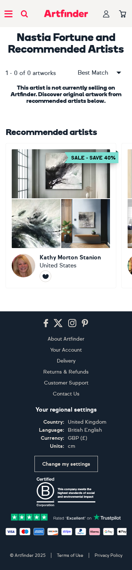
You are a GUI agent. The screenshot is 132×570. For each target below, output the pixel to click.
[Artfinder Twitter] (58, 323)
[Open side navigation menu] (8, 13)
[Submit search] (24, 14)
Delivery (66, 361)
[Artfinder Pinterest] (85, 323)
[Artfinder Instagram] (72, 323)
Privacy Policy (108, 555)
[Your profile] (106, 14)
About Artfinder (66, 339)
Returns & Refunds (66, 372)
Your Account (66, 350)
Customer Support (66, 383)
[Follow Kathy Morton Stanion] (45, 276)
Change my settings (66, 464)
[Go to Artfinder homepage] (66, 13)
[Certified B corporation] (66, 492)
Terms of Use (70, 555)
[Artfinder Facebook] (46, 323)
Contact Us (66, 394)
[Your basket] (123, 14)
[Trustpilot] (66, 516)
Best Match (93, 72)
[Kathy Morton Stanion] (61, 215)
